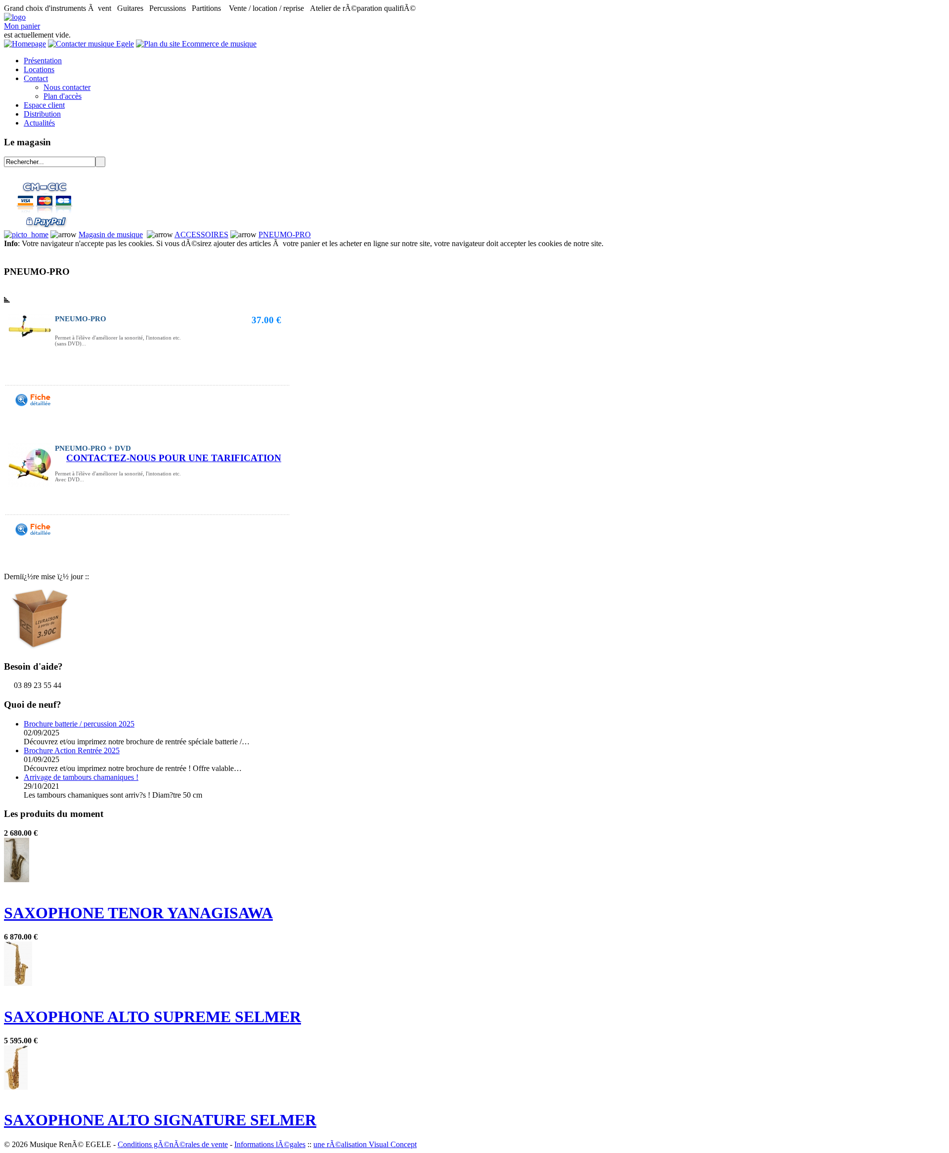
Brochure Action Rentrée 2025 (72, 750)
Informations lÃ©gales (269, 1144)
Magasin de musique (111, 234)
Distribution (42, 114)
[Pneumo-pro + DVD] (32, 533)
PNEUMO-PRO (285, 234)
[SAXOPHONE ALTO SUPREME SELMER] (18, 983)
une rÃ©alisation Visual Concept (365, 1144)
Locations (39, 69)
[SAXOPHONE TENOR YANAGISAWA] (16, 879)
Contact (36, 78)
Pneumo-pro (80, 319)
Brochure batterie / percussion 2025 (79, 724)
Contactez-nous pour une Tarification (173, 458)
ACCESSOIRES (201, 234)
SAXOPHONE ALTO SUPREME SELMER (152, 1016)
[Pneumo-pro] (32, 403)
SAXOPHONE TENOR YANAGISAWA (138, 913)
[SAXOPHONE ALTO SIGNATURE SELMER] (16, 1087)
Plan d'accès (62, 96)
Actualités (39, 123)
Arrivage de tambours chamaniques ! (81, 777)
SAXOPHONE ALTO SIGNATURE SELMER (160, 1120)
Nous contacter (66, 87)
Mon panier (22, 26)
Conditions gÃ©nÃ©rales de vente (173, 1144)
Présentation (43, 60)
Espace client (44, 105)
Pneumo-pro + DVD (93, 448)
